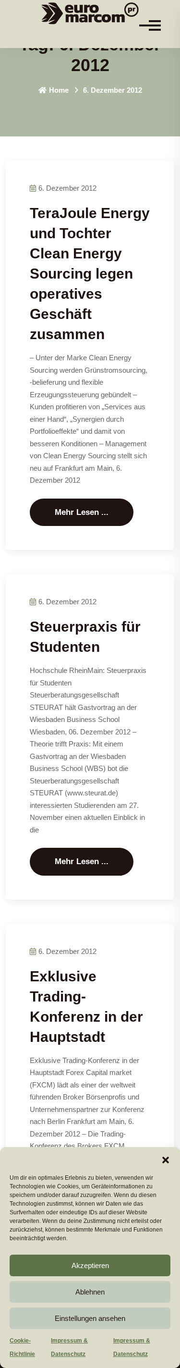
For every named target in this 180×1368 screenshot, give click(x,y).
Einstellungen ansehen (90, 1318)
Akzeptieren (90, 1265)
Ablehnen (90, 1292)
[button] (165, 1159)
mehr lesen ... (81, 512)
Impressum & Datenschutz (69, 1347)
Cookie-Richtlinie (22, 1347)
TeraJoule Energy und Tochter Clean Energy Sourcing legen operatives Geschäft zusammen (90, 273)
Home (59, 90)
